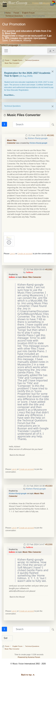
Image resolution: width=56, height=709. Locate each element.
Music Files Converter (32, 277)
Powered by (22, 657)
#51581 (50, 135)
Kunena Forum (34, 657)
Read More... (9, 95)
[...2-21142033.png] (9, 238)
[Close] (52, 71)
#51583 (48, 486)
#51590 (48, 544)
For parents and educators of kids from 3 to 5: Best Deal (26, 32)
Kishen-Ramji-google (38, 138)
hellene (29, 272)
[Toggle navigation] (6, 51)
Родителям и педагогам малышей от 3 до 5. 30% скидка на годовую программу (27, 36)
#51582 (48, 269)
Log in (12, 254)
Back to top (26, 675)
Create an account (24, 254)
